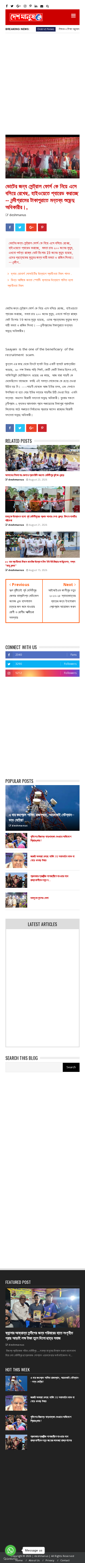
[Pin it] (42, 227)
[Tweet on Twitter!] (20, 227)
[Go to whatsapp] (10, 1550)
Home (19, 1560)
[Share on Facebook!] (10, 227)
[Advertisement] (42, 83)
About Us (34, 1560)
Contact (65, 1560)
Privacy (50, 1560)
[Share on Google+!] (31, 227)
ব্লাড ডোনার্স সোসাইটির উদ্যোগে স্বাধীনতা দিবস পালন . (41, 273)
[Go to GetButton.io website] (10, 1558)
